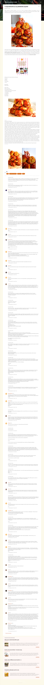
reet (8, 546)
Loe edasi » (37, 647)
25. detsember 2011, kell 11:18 (12, 567)
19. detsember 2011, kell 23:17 (12, 304)
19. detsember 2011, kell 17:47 (12, 231)
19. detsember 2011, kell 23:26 (12, 310)
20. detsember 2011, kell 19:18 (12, 425)
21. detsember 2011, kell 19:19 (12, 479)
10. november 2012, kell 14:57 (12, 610)
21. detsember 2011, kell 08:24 (12, 451)
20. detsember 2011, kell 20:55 (12, 430)
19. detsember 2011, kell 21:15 (12, 269)
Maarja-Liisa (10, 603)
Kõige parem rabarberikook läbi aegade (12, 639)
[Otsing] (40, 2)
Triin (8, 277)
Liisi (8, 272)
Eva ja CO (9, 239)
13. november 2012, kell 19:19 (12, 631)
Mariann (9, 534)
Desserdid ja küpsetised (12, 173)
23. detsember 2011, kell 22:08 (12, 562)
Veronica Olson (24, 682)
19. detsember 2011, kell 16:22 (12, 217)
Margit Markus (10, 393)
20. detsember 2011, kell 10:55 (12, 374)
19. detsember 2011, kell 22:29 (12, 289)
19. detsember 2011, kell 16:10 (12, 207)
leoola (9, 260)
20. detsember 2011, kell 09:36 (12, 348)
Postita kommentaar (8, 633)
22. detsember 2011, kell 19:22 (12, 537)
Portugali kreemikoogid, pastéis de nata (12, 669)
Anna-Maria (9, 510)
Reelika (9, 251)
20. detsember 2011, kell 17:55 (12, 420)
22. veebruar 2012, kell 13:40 (12, 581)
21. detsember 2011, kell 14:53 (12, 460)
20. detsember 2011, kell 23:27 (12, 443)
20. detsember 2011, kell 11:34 (12, 398)
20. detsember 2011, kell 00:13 (12, 328)
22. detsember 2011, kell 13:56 (12, 522)
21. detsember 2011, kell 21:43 (12, 500)
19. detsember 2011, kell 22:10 (12, 274)
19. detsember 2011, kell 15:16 (12, 187)
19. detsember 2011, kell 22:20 (12, 281)
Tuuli (8, 234)
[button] (38, 6)
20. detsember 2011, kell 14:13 (12, 413)
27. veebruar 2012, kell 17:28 (12, 601)
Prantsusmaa (19, 173)
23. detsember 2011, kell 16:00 (12, 552)
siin (27, 52)
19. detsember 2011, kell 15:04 (12, 181)
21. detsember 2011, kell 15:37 (12, 466)
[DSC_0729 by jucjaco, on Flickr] (15, 168)
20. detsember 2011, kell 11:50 (12, 407)
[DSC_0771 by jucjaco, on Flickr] (29, 168)
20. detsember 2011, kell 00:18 (12, 340)
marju (9, 265)
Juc (8, 415)
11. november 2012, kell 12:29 (12, 620)
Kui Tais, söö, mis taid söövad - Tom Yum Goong (13, 649)
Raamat (23, 173)
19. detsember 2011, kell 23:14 (12, 297)
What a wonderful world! (11, 2)
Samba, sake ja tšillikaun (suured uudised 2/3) (13, 659)
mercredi (9, 400)
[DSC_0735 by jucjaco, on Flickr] (22, 116)
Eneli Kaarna (10, 576)
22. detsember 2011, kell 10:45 (12, 514)
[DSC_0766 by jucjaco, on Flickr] (22, 46)
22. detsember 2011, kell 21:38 (12, 544)
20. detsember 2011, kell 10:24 (12, 365)
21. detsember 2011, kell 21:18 (12, 486)
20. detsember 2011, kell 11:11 (12, 383)
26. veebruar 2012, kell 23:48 (12, 595)
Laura (9, 482)
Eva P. (9, 228)
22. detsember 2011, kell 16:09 (12, 531)
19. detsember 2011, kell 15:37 (12, 201)
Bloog (7, 173)
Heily (8, 189)
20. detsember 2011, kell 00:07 (12, 317)
